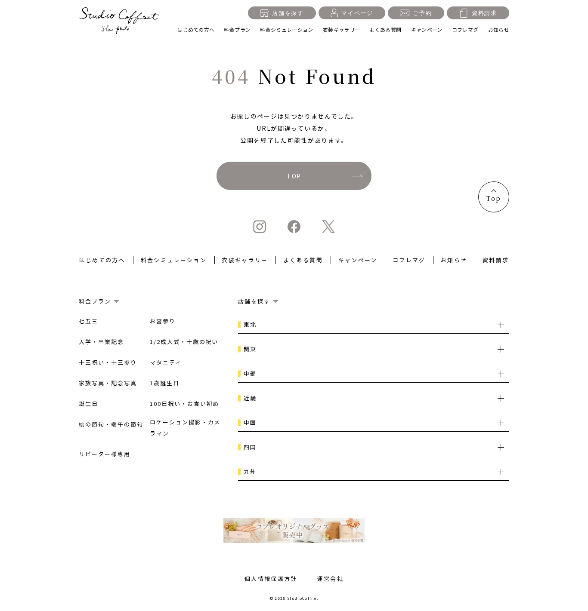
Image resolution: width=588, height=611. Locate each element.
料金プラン (237, 29)
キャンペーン (427, 29)
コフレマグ (465, 29)
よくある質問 (385, 29)
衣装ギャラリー (341, 29)
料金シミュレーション (286, 29)
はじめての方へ (196, 29)
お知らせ (498, 29)
